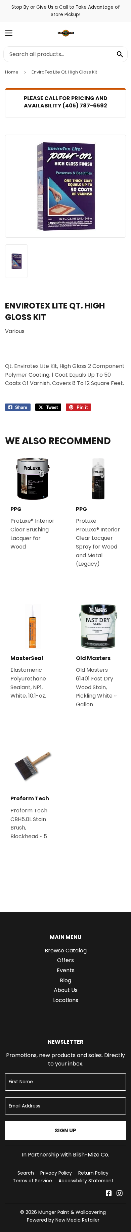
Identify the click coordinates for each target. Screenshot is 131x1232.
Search (25, 1173)
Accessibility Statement (86, 1180)
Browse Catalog (66, 950)
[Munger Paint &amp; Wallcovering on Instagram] (120, 1194)
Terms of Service (32, 1180)
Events (66, 970)
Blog (65, 980)
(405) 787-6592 (84, 105)
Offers (65, 960)
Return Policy (93, 1173)
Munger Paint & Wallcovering (72, 1212)
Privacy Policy (56, 1173)
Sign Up (65, 1130)
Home (11, 72)
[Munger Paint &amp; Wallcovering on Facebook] (109, 1194)
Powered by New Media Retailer (63, 1220)
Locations (65, 1000)
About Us (66, 990)
